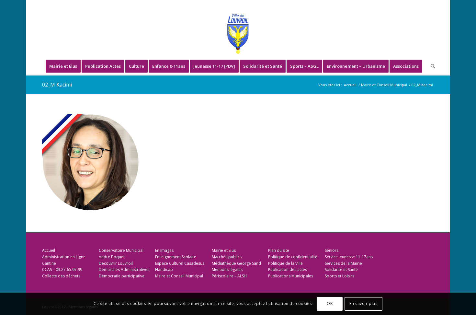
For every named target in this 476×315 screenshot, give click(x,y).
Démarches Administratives (124, 269)
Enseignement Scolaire (175, 257)
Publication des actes (287, 269)
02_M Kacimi (57, 84)
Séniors (331, 250)
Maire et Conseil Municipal (179, 276)
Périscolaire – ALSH (229, 276)
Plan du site (278, 250)
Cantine (49, 263)
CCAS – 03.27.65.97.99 (62, 269)
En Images (164, 250)
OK (330, 304)
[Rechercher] (430, 66)
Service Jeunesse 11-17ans (349, 257)
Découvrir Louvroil (116, 263)
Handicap (164, 269)
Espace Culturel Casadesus (179, 263)
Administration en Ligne (63, 257)
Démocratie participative (121, 276)
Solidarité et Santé (341, 269)
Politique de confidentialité (292, 257)
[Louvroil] (238, 33)
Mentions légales (227, 269)
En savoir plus (363, 304)
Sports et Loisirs (339, 276)
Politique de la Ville (285, 263)
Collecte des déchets (61, 276)
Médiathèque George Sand (236, 263)
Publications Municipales (290, 276)
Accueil (48, 250)
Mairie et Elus (224, 250)
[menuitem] (63, 66)
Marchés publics (227, 257)
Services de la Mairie (343, 263)
